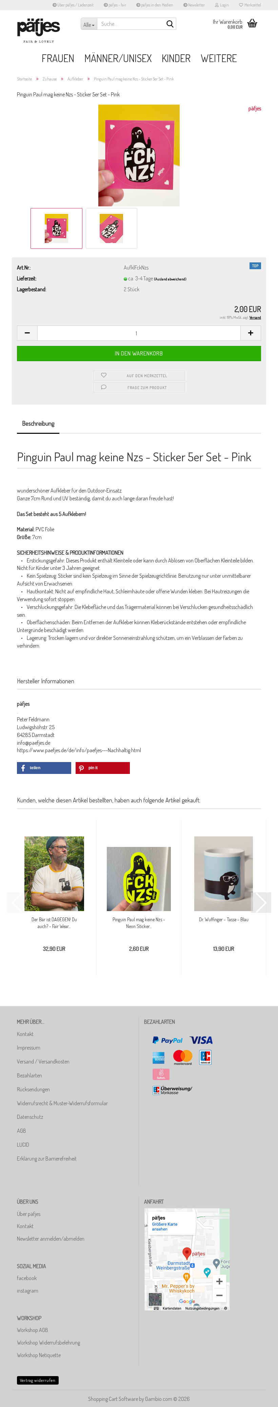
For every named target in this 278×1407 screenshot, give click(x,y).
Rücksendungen (33, 1089)
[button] (27, 333)
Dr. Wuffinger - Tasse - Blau (224, 919)
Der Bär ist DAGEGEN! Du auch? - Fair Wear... (54, 923)
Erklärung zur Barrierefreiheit (47, 1158)
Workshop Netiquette (39, 1355)
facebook (27, 1278)
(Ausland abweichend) (170, 279)
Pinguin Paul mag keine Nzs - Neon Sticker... (139, 923)
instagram (27, 1290)
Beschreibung (38, 423)
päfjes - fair (117, 4)
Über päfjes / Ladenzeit (75, 4)
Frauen (58, 58)
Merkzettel (252, 4)
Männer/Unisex (118, 58)
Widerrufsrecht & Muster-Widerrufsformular (62, 1103)
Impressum (28, 1047)
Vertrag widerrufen (38, 1380)
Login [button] (224, 4)
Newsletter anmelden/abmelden (50, 1238)
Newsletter (196, 4)
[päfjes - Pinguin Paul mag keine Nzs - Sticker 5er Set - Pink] (139, 154)
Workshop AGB (32, 1330)
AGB (21, 1130)
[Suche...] (169, 24)
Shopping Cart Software (113, 1398)
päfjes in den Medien (156, 4)
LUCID (23, 1144)
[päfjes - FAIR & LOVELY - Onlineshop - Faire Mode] (44, 30)
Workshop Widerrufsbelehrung (48, 1342)
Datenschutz (30, 1116)
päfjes (255, 108)
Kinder (176, 58)
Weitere (219, 58)
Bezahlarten (29, 1075)
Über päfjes (28, 1213)
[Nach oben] (259, 1397)
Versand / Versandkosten (43, 1061)
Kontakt (25, 1034)
